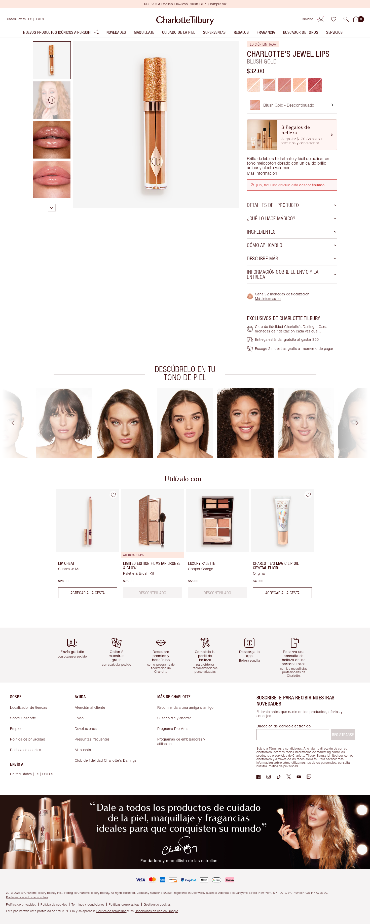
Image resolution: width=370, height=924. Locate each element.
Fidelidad (307, 19)
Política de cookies (25, 750)
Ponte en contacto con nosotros (27, 897)
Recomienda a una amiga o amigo (185, 707)
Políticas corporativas (124, 904)
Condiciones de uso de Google (156, 911)
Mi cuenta (83, 750)
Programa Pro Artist (173, 728)
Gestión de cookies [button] (157, 904)
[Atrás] (8, 423)
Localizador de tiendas (28, 707)
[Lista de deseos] (333, 19)
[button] (346, 19)
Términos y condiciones (87, 904)
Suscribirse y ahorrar (174, 718)
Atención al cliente (90, 707)
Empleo (16, 728)
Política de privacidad (27, 739)
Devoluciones (86, 728)
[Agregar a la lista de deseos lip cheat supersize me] (113, 495)
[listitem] (61, 33)
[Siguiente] (362, 423)
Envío (79, 718)
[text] (152, 593)
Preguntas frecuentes (92, 739)
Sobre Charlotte (23, 718)
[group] (64, 423)
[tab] (52, 60)
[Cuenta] (321, 19)
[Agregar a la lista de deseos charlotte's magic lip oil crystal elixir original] (308, 495)
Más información (268, 298)
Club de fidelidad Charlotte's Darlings (106, 760)
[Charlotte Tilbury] (185, 19)
